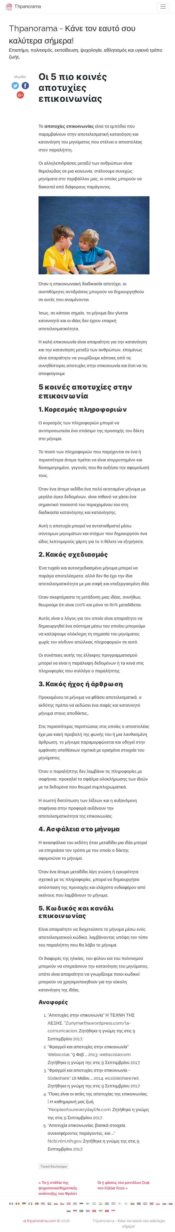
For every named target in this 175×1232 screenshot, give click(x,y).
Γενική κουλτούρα (54, 1166)
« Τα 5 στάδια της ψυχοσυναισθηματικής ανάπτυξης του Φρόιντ (58, 1188)
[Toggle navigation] (163, 6)
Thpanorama (27, 6)
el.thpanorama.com (39, 1221)
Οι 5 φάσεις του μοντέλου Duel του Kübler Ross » (123, 1185)
